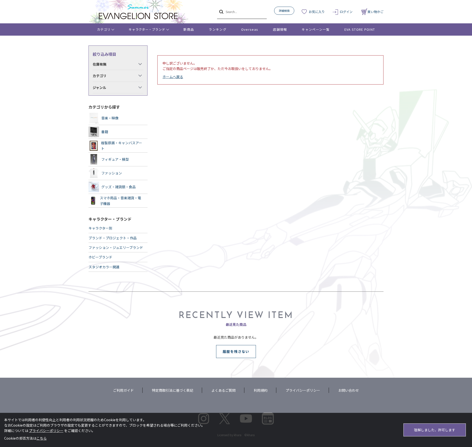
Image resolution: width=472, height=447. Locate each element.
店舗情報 (280, 29)
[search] (221, 11)
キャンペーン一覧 (315, 29)
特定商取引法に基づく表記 (172, 390)
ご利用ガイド (123, 390)
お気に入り (317, 11)
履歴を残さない (236, 351)
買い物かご (376, 11)
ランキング (217, 29)
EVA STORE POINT (359, 29)
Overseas (249, 29)
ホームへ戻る (172, 76)
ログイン (346, 11)
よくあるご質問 (223, 390)
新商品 (188, 29)
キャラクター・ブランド (147, 29)
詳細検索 (284, 11)
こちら (41, 438)
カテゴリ (104, 29)
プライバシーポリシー (303, 390)
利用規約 (260, 390)
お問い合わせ (348, 390)
